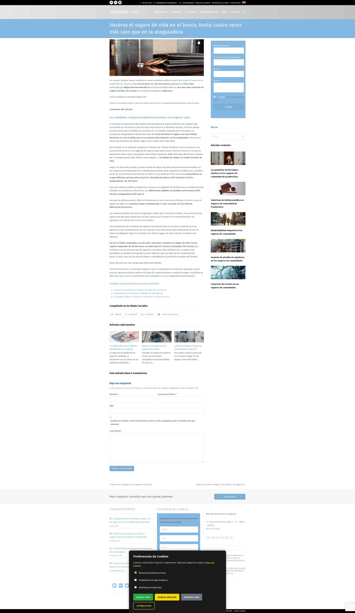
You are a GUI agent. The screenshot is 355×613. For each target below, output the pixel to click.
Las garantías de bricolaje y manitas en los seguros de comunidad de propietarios (225, 173)
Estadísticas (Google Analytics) (153, 580)
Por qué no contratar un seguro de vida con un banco (140, 290)
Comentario (116, 431)
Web (112, 406)
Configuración (144, 605)
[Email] (114, 587)
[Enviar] (243, 136)
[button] (116, 314)
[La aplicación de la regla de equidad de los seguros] (124, 337)
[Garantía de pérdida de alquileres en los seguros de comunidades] (228, 245)
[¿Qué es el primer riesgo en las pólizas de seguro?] (189, 337)
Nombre (114, 394)
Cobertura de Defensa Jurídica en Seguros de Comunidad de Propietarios (227, 203)
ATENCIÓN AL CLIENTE (220, 3)
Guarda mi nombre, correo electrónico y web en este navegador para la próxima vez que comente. (152, 423)
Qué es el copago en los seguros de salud (131, 484)
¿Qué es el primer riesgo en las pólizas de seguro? (220, 484)
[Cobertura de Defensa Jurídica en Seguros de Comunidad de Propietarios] (228, 188)
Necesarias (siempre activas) (152, 572)
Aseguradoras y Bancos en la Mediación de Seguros (138, 293)
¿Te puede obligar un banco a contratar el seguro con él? (141, 296)
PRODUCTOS (236, 3)
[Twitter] (127, 587)
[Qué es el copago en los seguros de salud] (156, 337)
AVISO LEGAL (239, 611)
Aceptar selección (167, 597)
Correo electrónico (167, 394)
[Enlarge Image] (157, 74)
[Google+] (121, 587)
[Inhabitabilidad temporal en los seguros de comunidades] (228, 219)
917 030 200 (147, 3)
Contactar (230, 496)
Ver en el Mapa (213, 528)
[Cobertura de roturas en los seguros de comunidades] (228, 272)
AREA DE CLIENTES (203, 3)
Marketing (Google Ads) (150, 587)
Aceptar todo (143, 597)
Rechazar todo (191, 597)
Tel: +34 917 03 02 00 (219, 538)
